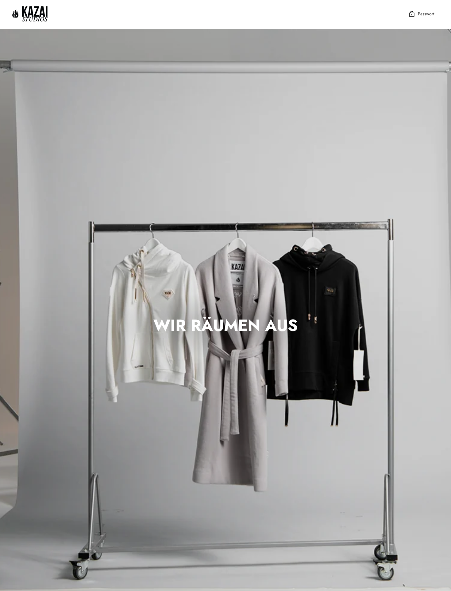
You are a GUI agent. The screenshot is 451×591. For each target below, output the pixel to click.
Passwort (426, 14)
